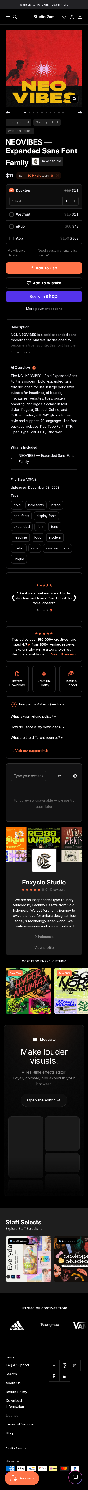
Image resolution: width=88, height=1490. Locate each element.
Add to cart (46, 268)
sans (34, 548)
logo (38, 537)
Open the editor (44, 1100)
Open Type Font (47, 122)
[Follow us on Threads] (64, 1365)
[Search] (15, 17)
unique (19, 559)
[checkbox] (44, 190)
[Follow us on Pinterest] (54, 1376)
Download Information (15, 1403)
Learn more (60, 4)
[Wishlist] (64, 17)
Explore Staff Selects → (24, 1229)
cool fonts (21, 516)
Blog (9, 1433)
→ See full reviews (61, 654)
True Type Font (18, 122)
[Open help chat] (75, 1477)
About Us (13, 1383)
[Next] (80, 112)
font (40, 527)
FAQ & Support (17, 1365)
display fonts (46, 516)
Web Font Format (19, 131)
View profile (44, 947)
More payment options (44, 308)
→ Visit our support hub (29, 750)
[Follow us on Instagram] (75, 1365)
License (12, 1415)
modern (55, 537)
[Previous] (8, 112)
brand (56, 505)
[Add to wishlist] (45, 974)
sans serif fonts (57, 548)
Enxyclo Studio (44, 882)
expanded (22, 527)
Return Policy (16, 1392)
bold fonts (36, 505)
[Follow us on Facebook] (54, 1365)
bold (17, 505)
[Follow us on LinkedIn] (64, 1376)
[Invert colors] (75, 776)
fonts (55, 527)
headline (20, 537)
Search (11, 1374)
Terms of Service (20, 1424)
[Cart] (80, 17)
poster (19, 548)
